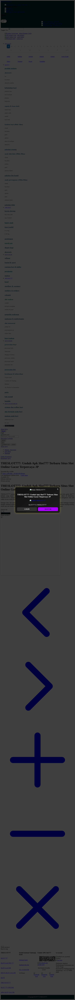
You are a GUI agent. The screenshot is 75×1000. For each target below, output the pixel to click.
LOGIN (27, 509)
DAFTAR (48, 509)
